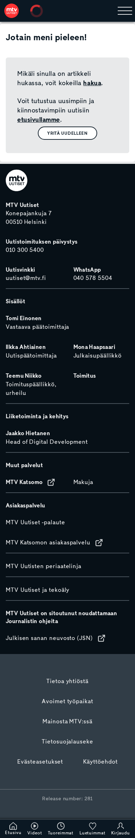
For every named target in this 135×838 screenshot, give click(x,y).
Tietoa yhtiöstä (67, 681)
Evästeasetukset (40, 762)
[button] (67, 133)
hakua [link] (92, 83)
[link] (11, 11)
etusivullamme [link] (38, 119)
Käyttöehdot (100, 762)
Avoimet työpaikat (67, 701)
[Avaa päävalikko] (125, 11)
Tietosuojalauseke (67, 742)
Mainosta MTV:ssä (67, 722)
